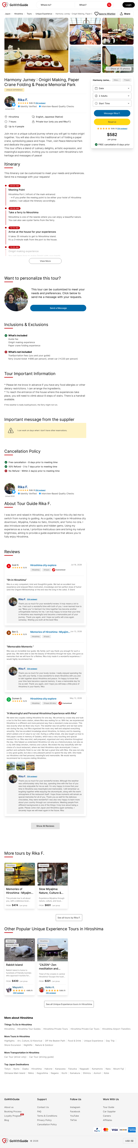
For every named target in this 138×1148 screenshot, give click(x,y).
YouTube (74, 1115)
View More (45, 261)
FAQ (39, 1111)
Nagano (55, 1073)
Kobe (106, 1073)
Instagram (75, 1107)
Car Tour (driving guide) (41, 1057)
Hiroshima (18, 14)
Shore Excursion (12, 1045)
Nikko (31, 1073)
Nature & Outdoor (44, 1045)
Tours (29, 14)
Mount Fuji (118, 1068)
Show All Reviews (45, 826)
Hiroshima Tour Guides (29, 1028)
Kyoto (16, 1068)
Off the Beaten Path (55, 1040)
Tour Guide (108, 1107)
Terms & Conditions (47, 1115)
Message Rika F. (112, 113)
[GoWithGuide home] (15, 4)
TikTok (73, 1120)
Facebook (75, 1111)
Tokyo (7, 1068)
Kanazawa (60, 1068)
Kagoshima (42, 1073)
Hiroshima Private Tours (55, 1028)
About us (8, 1107)
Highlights (9, 1040)
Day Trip (110, 1040)
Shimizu (87, 1073)
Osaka (25, 1068)
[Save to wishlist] (32, 866)
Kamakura (75, 1073)
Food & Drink (74, 1040)
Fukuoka (72, 1068)
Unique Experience (44, 14)
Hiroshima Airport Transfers (116, 1028)
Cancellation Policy (47, 1124)
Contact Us (43, 1107)
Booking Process (12, 1111)
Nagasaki (84, 1068)
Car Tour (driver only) (15, 1057)
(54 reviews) (32, 599)
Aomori (97, 1073)
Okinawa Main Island (14, 1073)
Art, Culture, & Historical (29, 1040)
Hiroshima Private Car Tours (85, 1028)
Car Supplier (109, 1111)
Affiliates (107, 1120)
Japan (7, 14)
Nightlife (28, 1045)
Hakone (48, 1068)
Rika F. (23, 100)
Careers (107, 1115)
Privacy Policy (44, 1120)
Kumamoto (97, 1068)
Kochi (64, 1073)
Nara (108, 1068)
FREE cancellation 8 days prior (114, 144)
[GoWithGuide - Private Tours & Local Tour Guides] (9, 101)
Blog (6, 1120)
